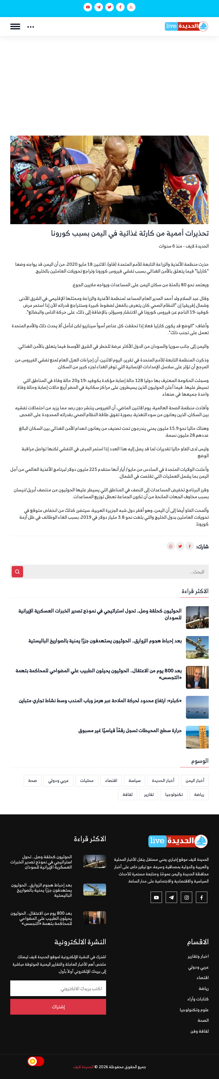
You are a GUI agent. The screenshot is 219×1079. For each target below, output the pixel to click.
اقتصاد (111, 780)
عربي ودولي (58, 780)
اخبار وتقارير (198, 956)
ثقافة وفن (199, 1031)
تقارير (149, 794)
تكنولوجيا (174, 794)
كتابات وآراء (198, 999)
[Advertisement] (109, 78)
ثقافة (128, 794)
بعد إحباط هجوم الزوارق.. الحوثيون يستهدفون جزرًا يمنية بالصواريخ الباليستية (105, 640)
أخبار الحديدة (163, 780)
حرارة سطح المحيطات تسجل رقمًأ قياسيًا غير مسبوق (130, 730)
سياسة (135, 780)
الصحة (203, 1020)
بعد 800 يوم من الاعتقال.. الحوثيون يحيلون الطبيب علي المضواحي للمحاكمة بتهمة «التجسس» (99, 674)
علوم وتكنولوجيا (194, 1009)
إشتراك (58, 1007)
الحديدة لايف (83, 1066)
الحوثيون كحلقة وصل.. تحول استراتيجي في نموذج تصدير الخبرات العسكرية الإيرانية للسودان (100, 614)
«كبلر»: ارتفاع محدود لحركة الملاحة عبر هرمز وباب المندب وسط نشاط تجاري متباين (100, 700)
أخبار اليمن (195, 780)
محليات (87, 780)
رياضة (199, 794)
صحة (32, 780)
